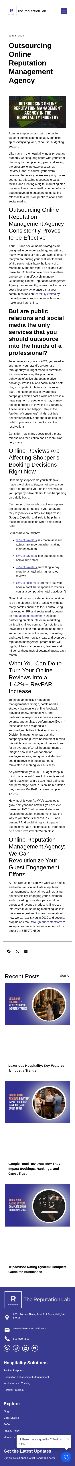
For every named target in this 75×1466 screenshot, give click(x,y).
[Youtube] (34, 1348)
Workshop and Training (17, 1383)
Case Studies (11, 1417)
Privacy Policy (11, 1430)
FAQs (7, 1424)
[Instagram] (16, 1348)
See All (65, 975)
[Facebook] (7, 1348)
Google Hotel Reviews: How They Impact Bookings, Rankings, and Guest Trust (34, 1168)
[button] (64, 11)
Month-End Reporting (16, 1437)
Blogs (7, 1411)
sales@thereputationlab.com (29, 1328)
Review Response (14, 1370)
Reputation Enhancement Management (26, 1376)
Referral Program (14, 1389)
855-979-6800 (21, 1338)
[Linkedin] (25, 1348)
